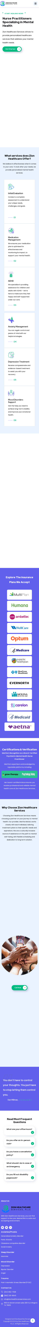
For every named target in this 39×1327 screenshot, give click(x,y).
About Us (5, 1201)
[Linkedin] (6, 1227)
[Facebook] (2, 1227)
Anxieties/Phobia (9, 1232)
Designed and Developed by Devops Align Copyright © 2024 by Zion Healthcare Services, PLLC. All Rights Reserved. (19, 1321)
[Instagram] (10, 1227)
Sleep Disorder (7, 1252)
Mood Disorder (7, 1261)
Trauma (4, 1278)
